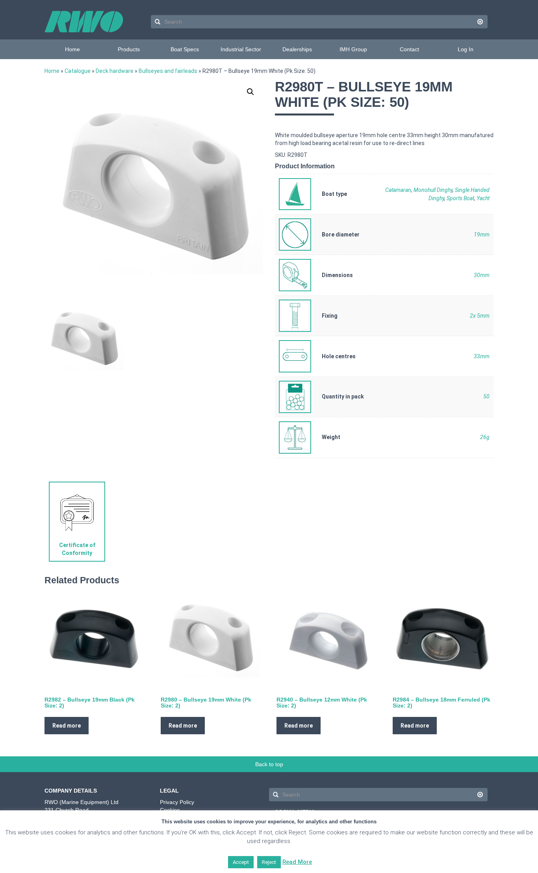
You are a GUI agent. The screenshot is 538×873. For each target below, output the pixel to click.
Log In (465, 49)
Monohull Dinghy (433, 190)
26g (485, 437)
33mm (482, 356)
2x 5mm (480, 316)
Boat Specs (185, 49)
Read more (66, 725)
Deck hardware (115, 71)
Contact (409, 49)
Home (72, 49)
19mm (482, 234)
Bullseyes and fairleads (168, 71)
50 (486, 396)
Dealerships (297, 49)
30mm (482, 275)
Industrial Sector (241, 49)
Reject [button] (269, 862)
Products (129, 49)
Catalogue (78, 71)
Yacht (483, 198)
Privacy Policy (177, 802)
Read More (297, 862)
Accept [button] (241, 862)
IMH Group (353, 49)
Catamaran (398, 190)
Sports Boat (460, 198)
